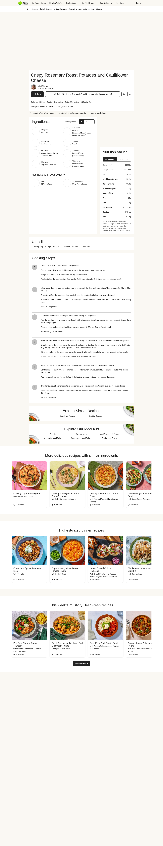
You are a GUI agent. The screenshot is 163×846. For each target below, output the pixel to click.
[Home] (27, 9)
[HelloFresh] (23, 3)
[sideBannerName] (117, 130)
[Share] (129, 94)
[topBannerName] (81, 19)
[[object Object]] (123, 94)
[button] (63, 121)
